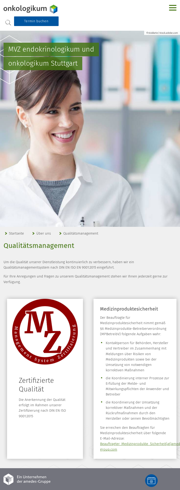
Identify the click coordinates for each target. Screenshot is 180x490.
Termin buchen (36, 21)
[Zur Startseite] (33, 9)
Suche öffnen (8, 22)
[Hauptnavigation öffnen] (172, 8)
